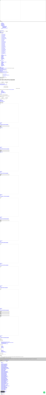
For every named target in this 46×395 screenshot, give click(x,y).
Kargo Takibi (2, 347)
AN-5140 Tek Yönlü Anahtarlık (4, 242)
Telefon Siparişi (5, 84)
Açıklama (2, 90)
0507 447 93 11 (25, 29)
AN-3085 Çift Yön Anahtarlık (4, 287)
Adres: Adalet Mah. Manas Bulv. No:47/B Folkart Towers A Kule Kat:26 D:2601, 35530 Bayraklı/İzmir (7, 342)
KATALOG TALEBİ (2, 391)
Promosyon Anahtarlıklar (11, 89)
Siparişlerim (2, 346)
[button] (44, 392)
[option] (23, 77)
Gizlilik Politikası (4, 27)
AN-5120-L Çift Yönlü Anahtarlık (4, 218)
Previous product (1, 68)
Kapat (0, 123)
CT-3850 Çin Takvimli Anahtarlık (4, 337)
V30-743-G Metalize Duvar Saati (3, 72)
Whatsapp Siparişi (2, 84)
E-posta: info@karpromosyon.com (4, 343)
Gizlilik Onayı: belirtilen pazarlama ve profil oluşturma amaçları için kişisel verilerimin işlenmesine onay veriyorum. (12, 356)
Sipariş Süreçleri (2, 91)
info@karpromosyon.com (21, 29)
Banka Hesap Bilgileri (5, 26)
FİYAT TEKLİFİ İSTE (2, 101)
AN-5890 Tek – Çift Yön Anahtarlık (4, 196)
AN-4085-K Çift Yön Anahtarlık (4, 124)
